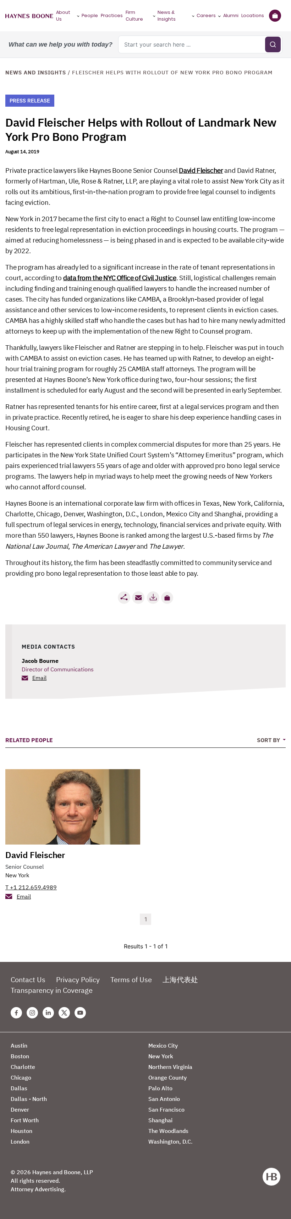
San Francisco (166, 1109)
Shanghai (160, 1120)
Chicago (21, 1077)
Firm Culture (134, 15)
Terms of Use (131, 979)
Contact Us (28, 979)
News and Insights (35, 72)
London (20, 1141)
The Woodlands (168, 1130)
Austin (19, 1045)
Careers (206, 15)
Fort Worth (25, 1120)
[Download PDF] (153, 597)
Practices (112, 15)
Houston (21, 1130)
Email (39, 677)
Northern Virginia (170, 1066)
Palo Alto (160, 1088)
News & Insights (167, 15)
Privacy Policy (78, 979)
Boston (20, 1056)
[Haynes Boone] (29, 15)
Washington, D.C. (170, 1141)
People (90, 15)
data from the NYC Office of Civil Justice (119, 277)
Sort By (269, 740)
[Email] (138, 597)
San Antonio (164, 1098)
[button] (167, 598)
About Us (63, 15)
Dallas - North (29, 1098)
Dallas (19, 1088)
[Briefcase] (275, 16)
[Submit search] (273, 44)
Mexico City (163, 1045)
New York (17, 875)
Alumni (230, 15)
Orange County (167, 1077)
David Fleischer (201, 170)
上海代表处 (180, 979)
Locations (252, 15)
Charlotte (23, 1066)
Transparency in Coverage (52, 990)
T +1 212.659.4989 (31, 887)
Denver (20, 1109)
